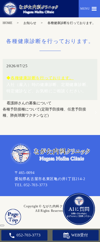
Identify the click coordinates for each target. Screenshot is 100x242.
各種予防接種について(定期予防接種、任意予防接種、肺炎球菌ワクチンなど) (44, 112)
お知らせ (29, 23)
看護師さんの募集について (29, 103)
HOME (7, 23)
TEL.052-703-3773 (31, 185)
